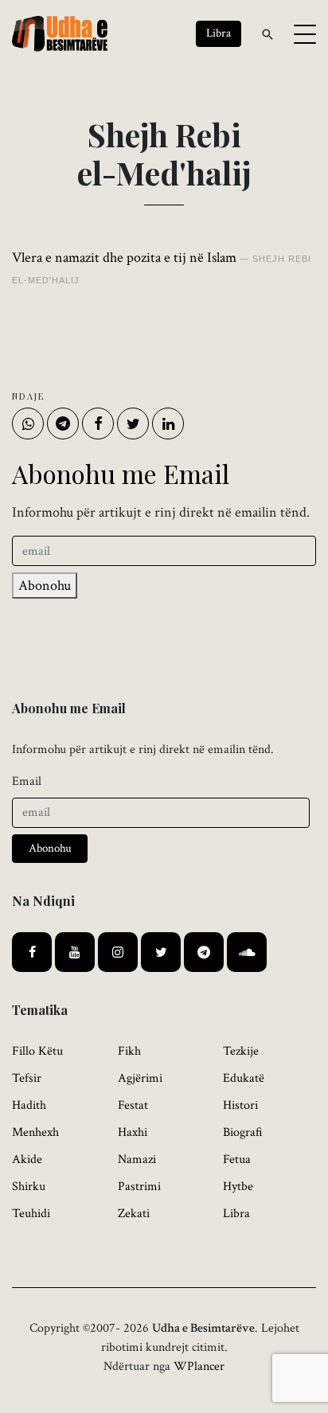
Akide (27, 1159)
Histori (240, 1105)
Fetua (237, 1159)
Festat (133, 1105)
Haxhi (132, 1132)
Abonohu (44, 585)
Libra (236, 1213)
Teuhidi (31, 1213)
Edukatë (243, 1078)
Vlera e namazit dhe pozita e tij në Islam (124, 257)
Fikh (129, 1051)
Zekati (134, 1213)
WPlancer (199, 1366)
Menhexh (35, 1132)
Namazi (137, 1159)
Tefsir (26, 1078)
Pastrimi (139, 1186)
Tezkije (241, 1051)
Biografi (243, 1132)
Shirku (28, 1186)
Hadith (29, 1105)
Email (26, 781)
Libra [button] (218, 33)
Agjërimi (140, 1078)
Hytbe (238, 1186)
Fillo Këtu (37, 1051)
